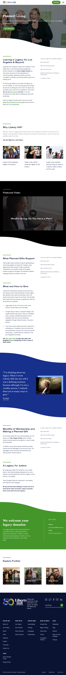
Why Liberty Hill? (45, 62)
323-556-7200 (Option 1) (55, 533)
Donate (56, 2)
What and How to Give (46, 69)
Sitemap (43, 672)
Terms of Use (60, 672)
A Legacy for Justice (45, 78)
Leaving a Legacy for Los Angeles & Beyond (51, 58)
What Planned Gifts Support (48, 66)
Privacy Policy (51, 672)
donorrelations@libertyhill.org (56, 527)
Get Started (9, 28)
